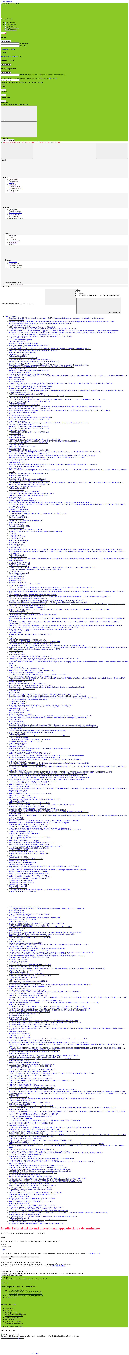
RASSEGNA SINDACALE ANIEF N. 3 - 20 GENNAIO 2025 (29, 1026)
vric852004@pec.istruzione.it (26, 1295)
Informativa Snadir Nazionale (18, 582)
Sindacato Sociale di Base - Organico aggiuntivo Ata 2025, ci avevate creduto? (34, 974)
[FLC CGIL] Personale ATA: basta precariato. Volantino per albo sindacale (33, 350)
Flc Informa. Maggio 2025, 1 (18, 792)
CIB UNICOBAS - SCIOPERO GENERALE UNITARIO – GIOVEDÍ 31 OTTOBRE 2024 (39, 1151)
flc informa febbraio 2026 (17, 508)
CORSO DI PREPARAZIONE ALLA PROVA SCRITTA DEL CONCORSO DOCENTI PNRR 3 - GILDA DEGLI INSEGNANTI (52, 567)
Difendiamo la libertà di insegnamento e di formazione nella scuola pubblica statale (35, 589)
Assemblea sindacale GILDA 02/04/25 (21, 882)
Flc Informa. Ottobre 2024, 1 (18, 1191)
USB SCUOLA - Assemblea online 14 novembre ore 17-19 (28, 598)
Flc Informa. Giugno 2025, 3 (18, 743)
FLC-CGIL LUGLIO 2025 (17, 703)
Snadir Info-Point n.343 (16, 910)
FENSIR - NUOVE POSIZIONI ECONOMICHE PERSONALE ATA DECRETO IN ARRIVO (40, 1140)
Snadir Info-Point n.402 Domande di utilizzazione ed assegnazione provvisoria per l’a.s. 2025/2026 (40, 705)
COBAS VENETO (15, 535)
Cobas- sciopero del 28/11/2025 (19, 573)
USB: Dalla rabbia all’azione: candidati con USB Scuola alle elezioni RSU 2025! (35, 1057)
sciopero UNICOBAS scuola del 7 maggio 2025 (24, 833)
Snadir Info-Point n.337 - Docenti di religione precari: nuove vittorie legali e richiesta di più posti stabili (41, 934)
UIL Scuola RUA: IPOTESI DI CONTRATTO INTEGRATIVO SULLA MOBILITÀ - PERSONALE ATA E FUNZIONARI (50, 1008)
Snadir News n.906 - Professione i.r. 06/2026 (23, 358)
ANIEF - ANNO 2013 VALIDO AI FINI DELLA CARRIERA (29, 1071)
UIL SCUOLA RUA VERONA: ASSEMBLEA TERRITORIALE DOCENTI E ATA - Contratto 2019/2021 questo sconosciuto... (51, 1127)
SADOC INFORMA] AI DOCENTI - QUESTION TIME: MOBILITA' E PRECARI (36, 923)
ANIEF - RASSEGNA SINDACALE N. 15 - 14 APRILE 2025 (29, 837)
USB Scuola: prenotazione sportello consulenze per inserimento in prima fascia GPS (35, 846)
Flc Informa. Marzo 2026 (17, 477)
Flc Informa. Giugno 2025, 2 (18, 747)
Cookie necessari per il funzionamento (13, 1271)
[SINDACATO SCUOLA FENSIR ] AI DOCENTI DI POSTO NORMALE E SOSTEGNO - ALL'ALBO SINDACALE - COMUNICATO (54, 452)
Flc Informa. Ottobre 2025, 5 (18, 611)
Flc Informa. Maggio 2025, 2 (18, 770)
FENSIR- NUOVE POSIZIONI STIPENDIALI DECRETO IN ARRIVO (33, 1115)
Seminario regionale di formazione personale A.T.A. (25, 501)
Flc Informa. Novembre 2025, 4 (19, 566)
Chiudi (3, 90)
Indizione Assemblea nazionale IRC (20, 1015)
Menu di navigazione (114, 312)
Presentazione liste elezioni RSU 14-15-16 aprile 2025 (26, 859)
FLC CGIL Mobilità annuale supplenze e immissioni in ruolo (28, 700)
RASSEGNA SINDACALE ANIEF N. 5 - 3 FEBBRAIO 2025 (29, 994)
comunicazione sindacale (17, 616)
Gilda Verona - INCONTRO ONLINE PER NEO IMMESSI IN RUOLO (32, 1209)
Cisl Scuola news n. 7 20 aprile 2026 (20, 425)
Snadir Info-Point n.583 (16, 379)
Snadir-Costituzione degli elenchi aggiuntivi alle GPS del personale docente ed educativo (37, 948)
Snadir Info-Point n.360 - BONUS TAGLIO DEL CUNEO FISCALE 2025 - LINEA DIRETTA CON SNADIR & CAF (48, 774)
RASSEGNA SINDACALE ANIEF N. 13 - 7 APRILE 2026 (28, 443)
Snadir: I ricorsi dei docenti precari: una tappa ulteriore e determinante (31, 732)
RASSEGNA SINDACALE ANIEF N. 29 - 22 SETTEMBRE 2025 (31, 676)
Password (23, 45)
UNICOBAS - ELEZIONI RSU (19, 1035)
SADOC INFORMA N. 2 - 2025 (19, 710)
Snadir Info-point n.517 (16, 544)
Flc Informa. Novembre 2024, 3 (19, 1109)
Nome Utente (24, 43)
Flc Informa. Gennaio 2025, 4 (18, 1004)
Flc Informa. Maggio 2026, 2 (18, 403)
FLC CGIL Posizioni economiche (19, 562)
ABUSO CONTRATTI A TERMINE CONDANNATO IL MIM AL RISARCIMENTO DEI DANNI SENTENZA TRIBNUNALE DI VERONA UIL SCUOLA (61, 383)
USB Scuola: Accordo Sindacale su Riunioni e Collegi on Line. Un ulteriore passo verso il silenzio (40, 336)
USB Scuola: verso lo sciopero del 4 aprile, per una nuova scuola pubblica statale (34, 918)
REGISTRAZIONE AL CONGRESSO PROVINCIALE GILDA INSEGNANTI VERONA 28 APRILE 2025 (45, 830)
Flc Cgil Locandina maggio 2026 (19, 392)
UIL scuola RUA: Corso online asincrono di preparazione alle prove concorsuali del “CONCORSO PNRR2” (44, 1055)
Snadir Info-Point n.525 (16, 524)
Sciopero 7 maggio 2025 (16, 819)
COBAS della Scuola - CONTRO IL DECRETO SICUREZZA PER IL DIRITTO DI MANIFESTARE (42, 1089)
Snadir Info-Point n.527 (16, 519)
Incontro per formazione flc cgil (19, 475)
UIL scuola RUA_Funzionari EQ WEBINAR (23, 977)
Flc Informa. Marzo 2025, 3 (18, 921)
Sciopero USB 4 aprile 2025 (18, 886)
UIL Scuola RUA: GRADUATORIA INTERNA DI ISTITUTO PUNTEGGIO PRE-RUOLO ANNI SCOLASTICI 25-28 (48, 1010)
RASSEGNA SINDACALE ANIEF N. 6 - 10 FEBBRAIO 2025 (30, 986)
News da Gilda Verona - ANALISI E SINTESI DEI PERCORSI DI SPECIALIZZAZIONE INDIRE (41, 804)
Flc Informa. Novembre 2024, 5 (19, 1082)
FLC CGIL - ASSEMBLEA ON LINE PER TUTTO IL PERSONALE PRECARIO (36, 1223)
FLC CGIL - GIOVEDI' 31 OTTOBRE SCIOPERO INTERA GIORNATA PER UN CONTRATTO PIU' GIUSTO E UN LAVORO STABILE (56, 1153)
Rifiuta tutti (17, 1257)
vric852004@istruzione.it (25, 1294)
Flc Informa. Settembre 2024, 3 (19, 1203)
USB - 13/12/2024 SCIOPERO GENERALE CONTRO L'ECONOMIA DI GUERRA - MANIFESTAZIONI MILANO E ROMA (51, 1073)
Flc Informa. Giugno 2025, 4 (18, 734)
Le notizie (79, 293)
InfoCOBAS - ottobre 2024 (17, 1164)
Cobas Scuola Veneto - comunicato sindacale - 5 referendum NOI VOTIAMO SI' (35, 799)
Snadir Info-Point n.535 (16, 497)
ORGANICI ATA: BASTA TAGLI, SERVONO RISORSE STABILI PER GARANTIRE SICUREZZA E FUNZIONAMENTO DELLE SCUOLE (57, 399)
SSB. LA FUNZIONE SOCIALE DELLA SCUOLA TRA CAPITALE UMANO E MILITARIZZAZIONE (44, 866)
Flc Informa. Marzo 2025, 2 (18, 839)
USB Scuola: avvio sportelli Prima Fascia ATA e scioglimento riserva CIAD (33, 808)
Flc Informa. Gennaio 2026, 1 (18, 540)
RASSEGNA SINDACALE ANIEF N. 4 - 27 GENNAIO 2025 (29, 1012)
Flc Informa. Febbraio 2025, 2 (18, 979)
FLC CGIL (12, 533)
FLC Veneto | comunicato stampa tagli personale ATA (26, 394)
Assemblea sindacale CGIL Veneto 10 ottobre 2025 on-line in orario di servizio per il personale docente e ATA (44, 658)
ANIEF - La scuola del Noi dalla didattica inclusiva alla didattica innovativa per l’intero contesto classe (41, 1158)
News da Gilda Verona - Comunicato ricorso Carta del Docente (29, 844)
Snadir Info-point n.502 (16, 577)
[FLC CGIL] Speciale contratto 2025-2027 (22, 446)
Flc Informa (12, 665)
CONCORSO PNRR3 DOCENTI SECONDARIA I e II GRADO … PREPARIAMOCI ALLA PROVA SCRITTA (46, 645)
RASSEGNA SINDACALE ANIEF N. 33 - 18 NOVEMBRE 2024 (31, 1106)
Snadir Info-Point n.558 (16, 435)
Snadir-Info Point (14, 692)
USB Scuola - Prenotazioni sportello (20, 340)
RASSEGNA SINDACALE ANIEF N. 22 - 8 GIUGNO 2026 (29, 363)
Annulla (4, 140)
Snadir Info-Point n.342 (16, 912)
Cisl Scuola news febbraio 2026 (19, 517)
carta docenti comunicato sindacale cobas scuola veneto (26, 466)
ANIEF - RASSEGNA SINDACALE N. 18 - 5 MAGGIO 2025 (29, 803)
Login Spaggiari (52, 78)
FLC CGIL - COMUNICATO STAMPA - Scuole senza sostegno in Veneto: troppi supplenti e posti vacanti (43, 1216)
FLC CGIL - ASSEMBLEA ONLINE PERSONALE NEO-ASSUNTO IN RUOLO (36, 1207)
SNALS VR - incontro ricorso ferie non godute (24, 1062)
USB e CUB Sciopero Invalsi (18, 835)
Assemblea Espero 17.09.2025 (18, 681)
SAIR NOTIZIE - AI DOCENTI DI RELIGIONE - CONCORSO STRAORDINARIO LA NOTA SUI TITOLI (45, 1182)
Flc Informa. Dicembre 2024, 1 (19, 1077)
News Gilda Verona (15, 633)
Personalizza (5, 1257)
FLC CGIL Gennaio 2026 (17, 537)
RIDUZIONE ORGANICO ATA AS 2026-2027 (24, 405)
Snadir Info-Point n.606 (16, 320)
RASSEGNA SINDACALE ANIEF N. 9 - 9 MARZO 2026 (28, 473)
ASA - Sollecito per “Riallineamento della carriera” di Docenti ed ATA (31, 842)
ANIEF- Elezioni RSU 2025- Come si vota (22, 891)
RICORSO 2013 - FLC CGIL (18, 850)
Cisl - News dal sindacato (17, 341)
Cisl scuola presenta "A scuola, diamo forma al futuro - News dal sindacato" (33, 595)
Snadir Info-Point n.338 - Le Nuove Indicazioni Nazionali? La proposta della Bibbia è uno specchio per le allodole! (45, 932)
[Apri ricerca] (112, 151)
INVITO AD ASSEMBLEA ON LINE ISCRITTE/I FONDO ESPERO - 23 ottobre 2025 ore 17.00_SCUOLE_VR (46, 627)
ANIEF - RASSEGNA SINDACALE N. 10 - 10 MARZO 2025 (29, 936)
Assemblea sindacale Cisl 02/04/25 (20, 884)
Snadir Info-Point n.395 (16, 721)
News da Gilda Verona (16, 651)
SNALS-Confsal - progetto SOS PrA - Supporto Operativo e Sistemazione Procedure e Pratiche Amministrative (44, 1059)
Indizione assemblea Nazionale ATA (20, 1017)
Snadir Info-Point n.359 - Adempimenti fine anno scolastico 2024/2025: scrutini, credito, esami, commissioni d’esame (46, 775)
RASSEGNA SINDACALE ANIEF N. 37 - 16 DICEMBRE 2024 (30, 1066)
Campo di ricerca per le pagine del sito (13, 304)
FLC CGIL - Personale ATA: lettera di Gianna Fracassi (26, 851)
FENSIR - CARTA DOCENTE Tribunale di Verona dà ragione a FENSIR (33, 781)
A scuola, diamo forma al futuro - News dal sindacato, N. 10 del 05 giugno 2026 (34, 361)
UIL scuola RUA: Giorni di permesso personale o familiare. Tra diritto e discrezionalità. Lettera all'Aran (42, 1131)
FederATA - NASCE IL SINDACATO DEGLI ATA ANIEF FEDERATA (32, 1185)
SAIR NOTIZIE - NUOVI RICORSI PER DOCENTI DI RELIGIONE (32, 1205)
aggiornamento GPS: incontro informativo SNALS (25, 486)
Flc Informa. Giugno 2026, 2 (18, 356)
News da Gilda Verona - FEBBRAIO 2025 (22, 947)
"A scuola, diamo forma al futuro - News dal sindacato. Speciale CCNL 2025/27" (35, 439)
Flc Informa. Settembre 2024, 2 (19, 1218)
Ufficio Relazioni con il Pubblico (15, 1314)
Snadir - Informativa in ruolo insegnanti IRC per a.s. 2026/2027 (29, 345)
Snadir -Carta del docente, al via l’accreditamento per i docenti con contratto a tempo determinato (39, 736)
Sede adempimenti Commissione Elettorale (22, 862)
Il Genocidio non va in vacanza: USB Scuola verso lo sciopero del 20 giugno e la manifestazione (39, 748)
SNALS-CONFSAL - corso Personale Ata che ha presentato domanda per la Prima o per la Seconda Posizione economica (47, 870)
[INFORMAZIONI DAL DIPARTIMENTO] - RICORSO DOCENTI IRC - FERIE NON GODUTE (41, 367)
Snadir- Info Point (14, 548)
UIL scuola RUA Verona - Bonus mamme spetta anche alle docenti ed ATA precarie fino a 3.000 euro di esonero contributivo (48, 1039)
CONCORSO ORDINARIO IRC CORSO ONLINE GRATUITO (30, 739)
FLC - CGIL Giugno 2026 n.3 (18, 347)
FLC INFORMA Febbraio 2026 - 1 (20, 511)
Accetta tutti (31, 1257)
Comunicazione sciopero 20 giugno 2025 (22, 750)
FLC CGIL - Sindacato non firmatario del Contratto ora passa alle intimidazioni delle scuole (38, 1220)
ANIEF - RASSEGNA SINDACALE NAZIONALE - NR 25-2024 (31, 1202)
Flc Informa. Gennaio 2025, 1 (18, 1053)
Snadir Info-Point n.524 (16, 528)
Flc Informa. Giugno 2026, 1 (18, 368)
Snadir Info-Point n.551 (16, 448)
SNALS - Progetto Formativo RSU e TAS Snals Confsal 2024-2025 (30, 1117)
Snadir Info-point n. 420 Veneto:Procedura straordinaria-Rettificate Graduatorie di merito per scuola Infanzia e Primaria (46, 687)
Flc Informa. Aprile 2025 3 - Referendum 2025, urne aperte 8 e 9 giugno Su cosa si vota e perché (40, 828)
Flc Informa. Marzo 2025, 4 (18, 888)
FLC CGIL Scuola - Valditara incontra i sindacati (24, 1174)
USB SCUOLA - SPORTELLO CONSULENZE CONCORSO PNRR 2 (32, 1070)
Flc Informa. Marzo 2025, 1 (18, 941)
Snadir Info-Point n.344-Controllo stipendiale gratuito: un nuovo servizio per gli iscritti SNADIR (39, 889)
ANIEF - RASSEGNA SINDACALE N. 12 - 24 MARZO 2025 (29, 914)
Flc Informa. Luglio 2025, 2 (18, 709)
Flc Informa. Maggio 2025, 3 (18, 761)
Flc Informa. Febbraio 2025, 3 (18, 972)
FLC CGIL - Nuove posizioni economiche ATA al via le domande (30, 1102)
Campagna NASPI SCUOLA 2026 (20, 354)
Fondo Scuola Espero (16, 560)
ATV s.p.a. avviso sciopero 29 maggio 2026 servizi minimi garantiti (30, 387)
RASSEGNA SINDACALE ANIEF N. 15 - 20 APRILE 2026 (29, 428)
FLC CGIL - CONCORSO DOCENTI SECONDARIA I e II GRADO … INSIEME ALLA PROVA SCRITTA (45, 1022)
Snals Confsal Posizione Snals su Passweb (22, 352)
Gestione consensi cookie (13, 1321)
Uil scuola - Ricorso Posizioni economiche (22, 412)
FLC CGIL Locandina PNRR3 (19, 631)
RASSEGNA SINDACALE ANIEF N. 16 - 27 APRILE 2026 (29, 419)
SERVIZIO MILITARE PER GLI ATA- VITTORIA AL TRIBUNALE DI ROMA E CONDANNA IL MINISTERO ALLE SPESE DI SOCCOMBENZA (59, 609)
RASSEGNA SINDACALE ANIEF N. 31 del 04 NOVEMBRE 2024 (31, 1136)
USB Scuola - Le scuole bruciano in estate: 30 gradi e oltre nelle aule (31, 385)
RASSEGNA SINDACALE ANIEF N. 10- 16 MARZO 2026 (29, 459)
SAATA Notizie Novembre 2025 (19, 564)
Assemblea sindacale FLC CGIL (19, 916)
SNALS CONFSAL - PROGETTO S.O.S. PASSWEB (26, 1221)
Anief (10, 636)
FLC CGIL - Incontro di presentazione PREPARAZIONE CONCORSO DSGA (34, 1050)
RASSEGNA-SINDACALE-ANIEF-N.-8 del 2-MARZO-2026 (29, 481)
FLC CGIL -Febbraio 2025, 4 (18, 961)
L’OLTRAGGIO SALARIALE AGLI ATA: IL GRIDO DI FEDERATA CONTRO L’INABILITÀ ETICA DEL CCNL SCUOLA (51, 587)
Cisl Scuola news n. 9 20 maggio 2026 (21, 397)
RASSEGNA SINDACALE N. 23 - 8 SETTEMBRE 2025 (28, 683)
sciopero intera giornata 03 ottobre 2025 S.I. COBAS (26, 672)
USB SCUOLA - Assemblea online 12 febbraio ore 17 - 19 (28, 995)
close (3, 160)
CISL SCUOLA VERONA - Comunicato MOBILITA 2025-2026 (30, 965)
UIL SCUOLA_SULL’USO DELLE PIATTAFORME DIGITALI (30, 1187)
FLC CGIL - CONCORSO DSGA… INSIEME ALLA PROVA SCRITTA (33, 1024)
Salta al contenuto (6, 2)
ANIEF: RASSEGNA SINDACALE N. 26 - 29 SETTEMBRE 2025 (31, 671)
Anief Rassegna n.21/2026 (17, 378)
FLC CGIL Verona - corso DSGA (20, 1033)
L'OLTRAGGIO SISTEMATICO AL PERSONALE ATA (28, 607)
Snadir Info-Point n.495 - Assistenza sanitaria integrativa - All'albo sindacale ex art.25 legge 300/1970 (41, 629)
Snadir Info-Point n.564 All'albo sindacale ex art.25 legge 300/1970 (30, 417)
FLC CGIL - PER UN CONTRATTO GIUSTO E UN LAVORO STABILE (33, 1160)
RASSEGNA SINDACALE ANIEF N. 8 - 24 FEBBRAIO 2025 (30, 966)
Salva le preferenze (16, 1275)
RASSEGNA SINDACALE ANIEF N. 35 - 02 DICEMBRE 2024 (30, 1079)
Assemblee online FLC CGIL (18, 857)
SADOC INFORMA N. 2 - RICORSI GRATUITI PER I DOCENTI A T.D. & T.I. (35, 1193)
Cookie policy (9, 1308)
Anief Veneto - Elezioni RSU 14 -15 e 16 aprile (24, 841)
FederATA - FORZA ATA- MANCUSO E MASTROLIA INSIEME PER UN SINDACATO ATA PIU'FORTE (45, 992)
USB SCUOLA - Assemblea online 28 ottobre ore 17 (26, 1155)
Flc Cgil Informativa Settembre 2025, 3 (21, 680)
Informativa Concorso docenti (18, 959)
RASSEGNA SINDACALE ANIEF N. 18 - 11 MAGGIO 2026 (29, 401)
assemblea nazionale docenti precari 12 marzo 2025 (25, 943)
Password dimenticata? (8, 49)
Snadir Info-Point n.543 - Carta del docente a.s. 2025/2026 (27, 479)
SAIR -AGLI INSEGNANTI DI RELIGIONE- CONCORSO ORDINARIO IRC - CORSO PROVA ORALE (44, 694)
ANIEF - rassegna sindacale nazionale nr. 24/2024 (25, 1214)
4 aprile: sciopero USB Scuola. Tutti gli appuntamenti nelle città (29, 873)
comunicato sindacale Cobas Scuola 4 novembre (24, 613)
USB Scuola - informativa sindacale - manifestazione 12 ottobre (29, 1183)
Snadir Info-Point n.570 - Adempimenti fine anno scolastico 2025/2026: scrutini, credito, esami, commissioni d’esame (46, 396)
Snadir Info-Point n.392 (16, 728)
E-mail (22, 74)
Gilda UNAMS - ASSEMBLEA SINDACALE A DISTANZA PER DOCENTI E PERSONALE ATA (42, 1080)
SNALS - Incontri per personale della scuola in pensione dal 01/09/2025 (32, 1198)
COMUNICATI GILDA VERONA (20, 1118)
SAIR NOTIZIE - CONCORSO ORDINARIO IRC (26, 1133)
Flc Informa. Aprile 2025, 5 (17, 801)
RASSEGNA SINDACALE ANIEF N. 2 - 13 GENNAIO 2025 (29, 1041)
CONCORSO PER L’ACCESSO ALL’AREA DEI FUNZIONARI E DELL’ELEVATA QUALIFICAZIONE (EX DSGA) (49, 812)
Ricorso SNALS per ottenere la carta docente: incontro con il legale (30, 1189)
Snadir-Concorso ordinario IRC (19, 737)
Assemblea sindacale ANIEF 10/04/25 (21, 880)
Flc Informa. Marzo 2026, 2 (18, 463)
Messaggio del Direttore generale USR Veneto (23, 343)
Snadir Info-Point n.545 (16, 468)
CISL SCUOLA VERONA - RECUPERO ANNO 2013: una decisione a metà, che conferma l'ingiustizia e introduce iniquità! (49, 763)
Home (78, 290)
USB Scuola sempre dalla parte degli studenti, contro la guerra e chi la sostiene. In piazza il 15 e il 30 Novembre (44, 1120)
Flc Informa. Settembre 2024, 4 (19, 1196)
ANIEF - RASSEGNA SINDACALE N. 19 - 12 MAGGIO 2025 (30, 794)
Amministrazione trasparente (14, 1323)
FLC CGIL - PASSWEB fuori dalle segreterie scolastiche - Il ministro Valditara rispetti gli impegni (40, 1169)
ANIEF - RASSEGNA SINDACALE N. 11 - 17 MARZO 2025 (29, 925)
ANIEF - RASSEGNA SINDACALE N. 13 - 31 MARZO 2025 (29, 877)
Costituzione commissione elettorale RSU (22, 868)
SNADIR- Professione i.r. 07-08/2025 (21, 714)
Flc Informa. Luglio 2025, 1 (18, 723)
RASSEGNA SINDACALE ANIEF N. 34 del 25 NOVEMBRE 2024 (31, 1088)
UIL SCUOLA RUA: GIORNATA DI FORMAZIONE (27, 990)
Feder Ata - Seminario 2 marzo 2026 (20, 499)
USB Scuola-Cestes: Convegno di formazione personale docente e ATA (31, 1064)
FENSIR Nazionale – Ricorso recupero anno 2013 (25, 983)
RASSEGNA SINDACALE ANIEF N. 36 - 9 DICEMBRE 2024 (30, 1075)
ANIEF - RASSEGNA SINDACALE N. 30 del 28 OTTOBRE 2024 (31, 1149)
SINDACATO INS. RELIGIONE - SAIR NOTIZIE (26, 520)
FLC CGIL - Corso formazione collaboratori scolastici (26, 1200)
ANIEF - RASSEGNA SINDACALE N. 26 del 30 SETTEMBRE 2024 (32, 1194)
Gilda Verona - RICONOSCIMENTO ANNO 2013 (25, 1138)
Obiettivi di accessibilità (12, 1317)
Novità (78, 291)
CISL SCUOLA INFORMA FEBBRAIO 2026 (24, 491)
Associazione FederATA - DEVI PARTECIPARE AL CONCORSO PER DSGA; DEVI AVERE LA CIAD (43, 821)
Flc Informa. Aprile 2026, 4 (17, 421)
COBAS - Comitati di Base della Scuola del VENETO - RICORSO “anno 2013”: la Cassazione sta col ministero (45, 759)
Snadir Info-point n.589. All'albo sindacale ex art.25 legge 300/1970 (30, 359)
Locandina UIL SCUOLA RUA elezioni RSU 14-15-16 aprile (29, 848)
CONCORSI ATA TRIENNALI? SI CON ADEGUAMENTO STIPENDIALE (34, 642)
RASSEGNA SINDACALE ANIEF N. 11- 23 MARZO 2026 (29, 454)
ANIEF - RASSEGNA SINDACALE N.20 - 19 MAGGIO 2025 (30, 785)
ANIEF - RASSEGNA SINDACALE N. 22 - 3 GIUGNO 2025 (29, 754)
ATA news (12, 414)
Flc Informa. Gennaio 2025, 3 (18, 1019)
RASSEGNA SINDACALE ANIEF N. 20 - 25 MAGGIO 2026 (29, 388)
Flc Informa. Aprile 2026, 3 (17, 430)
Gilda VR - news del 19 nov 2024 (20, 1100)
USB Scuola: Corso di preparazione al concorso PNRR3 (27, 605)
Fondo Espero (13, 855)
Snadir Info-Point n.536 (16, 490)
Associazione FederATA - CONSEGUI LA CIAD (25, 970)
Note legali (8, 1310)
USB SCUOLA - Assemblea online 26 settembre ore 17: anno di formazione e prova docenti (38, 1211)
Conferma (11, 140)
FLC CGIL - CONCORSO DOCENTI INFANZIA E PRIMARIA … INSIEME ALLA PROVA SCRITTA (43, 1021)
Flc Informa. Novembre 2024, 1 (19, 1142)
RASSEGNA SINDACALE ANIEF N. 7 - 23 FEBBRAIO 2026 (30, 484)
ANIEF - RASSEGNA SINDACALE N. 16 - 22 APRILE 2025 (29, 824)
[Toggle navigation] (17, 151)
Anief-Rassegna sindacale (17, 654)
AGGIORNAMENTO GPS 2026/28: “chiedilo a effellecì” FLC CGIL (31, 493)
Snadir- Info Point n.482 (16, 652)
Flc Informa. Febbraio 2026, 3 (18, 488)
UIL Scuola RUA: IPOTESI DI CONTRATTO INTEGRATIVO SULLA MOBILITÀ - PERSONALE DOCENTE (46, 1006)
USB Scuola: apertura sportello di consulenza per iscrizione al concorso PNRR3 (34, 649)
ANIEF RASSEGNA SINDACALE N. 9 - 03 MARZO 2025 (29, 957)
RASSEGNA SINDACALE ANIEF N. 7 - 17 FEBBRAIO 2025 (30, 975)
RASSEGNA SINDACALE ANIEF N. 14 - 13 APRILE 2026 (29, 432)
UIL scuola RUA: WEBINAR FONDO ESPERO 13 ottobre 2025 (30, 656)
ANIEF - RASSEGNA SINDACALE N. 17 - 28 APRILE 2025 (29, 806)
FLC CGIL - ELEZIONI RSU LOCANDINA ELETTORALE (29, 879)
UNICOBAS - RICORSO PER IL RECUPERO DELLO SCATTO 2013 (32, 1086)
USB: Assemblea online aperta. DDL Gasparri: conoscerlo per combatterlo (32, 643)
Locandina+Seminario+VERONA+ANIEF (23, 1084)
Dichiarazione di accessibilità (14, 1316)
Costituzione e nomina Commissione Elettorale (24, 907)
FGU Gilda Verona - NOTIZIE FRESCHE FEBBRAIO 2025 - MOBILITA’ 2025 (35, 1001)
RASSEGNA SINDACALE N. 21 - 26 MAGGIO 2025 (27, 765)
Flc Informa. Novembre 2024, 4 (19, 1097)
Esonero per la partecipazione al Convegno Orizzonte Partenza (29, 374)
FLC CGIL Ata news (15, 571)
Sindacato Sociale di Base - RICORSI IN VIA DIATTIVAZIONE (30, 937)
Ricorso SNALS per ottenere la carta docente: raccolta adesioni (29, 370)
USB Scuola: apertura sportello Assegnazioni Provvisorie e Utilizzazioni (32, 327)
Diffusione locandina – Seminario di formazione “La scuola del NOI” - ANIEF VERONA (37, 513)
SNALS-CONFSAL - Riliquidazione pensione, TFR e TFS (28, 871)
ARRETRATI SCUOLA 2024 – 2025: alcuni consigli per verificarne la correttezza (35, 531)
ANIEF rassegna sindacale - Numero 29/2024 (23, 1156)
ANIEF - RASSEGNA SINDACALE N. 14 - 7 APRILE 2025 (29, 853)
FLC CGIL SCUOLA (16, 539)
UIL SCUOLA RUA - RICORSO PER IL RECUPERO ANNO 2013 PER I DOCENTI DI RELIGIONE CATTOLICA (48, 1178)
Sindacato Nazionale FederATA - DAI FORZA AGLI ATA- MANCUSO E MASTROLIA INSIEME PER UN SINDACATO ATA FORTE (54, 1003)
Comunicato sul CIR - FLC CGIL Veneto (22, 689)
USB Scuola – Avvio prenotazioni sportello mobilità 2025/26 (28, 981)
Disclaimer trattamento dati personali (12, 1338)
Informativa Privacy (11, 1312)
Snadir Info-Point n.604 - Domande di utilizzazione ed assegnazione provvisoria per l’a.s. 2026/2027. (41, 323)
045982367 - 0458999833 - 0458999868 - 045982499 (25, 1292)
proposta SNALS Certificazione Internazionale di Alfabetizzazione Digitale (33, 1173)
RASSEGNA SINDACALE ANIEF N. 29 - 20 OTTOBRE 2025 (30, 634)
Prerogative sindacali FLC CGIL (19, 526)
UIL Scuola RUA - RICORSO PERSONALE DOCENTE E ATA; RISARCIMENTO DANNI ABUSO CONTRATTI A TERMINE (52, 1162)
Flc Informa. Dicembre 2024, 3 (19, 1060)
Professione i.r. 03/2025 (16, 939)
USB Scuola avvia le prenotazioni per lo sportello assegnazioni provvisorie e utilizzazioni (37, 730)
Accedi (4, 33)
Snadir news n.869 (15, 434)
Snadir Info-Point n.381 (16, 745)
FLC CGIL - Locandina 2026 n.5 (19, 416)
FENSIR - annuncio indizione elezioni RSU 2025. (25, 1013)
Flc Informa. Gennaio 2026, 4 (18, 522)
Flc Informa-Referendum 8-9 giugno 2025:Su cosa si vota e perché (30, 752)
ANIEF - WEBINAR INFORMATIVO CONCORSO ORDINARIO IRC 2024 (34, 1129)
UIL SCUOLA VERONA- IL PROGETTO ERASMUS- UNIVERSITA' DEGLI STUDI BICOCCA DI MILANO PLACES (49, 777)
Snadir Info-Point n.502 (16, 578)
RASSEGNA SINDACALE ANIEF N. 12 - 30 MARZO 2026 (29, 450)
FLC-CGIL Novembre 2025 (18, 586)
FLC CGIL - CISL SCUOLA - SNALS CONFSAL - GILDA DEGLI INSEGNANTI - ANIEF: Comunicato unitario (46, 756)
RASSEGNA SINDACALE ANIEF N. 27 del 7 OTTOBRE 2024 (30, 1176)
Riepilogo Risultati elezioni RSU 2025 (21, 832)
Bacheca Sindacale (11, 316)
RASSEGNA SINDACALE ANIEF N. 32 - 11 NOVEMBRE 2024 (31, 1122)
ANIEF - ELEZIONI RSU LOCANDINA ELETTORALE (28, 875)
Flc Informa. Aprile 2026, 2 (17, 437)
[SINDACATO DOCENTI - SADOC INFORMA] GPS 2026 (29, 495)
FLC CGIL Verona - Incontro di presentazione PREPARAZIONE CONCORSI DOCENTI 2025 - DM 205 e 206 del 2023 (48, 1042)
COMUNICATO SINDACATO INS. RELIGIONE (25, 529)
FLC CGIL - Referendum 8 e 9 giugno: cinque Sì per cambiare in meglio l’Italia (34, 757)
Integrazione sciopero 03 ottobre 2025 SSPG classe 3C (26, 669)
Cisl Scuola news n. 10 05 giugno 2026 (21, 372)
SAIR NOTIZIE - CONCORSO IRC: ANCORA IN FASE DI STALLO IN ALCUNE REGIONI (40, 927)
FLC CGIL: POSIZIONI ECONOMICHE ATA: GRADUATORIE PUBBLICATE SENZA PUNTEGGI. (43, 329)
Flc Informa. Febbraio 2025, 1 (18, 988)
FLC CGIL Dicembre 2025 (17, 555)
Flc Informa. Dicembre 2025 (18, 557)
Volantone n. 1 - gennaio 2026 (18, 510)
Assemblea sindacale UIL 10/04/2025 (21, 864)
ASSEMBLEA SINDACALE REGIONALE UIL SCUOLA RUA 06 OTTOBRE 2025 (37, 674)
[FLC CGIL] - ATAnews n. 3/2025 (20, 795)
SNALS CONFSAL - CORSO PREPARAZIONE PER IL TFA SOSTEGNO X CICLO (37, 810)
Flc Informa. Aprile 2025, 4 (17, 813)
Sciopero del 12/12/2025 (16, 580)
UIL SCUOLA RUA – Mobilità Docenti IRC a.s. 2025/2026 (28, 950)
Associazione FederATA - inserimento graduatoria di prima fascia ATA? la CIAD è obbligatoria (39, 823)
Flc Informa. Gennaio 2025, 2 (18, 1032)
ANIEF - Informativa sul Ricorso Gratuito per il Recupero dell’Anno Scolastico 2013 (36, 1165)
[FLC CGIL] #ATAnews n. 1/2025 (20, 1037)
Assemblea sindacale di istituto (18, 860)
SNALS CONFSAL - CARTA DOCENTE (23, 797)
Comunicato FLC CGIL (16, 515)
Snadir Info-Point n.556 (16, 444)
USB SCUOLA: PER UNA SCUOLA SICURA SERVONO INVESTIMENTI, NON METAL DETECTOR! (44, 441)
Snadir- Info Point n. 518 (17, 542)
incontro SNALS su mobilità (18, 461)
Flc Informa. (13, 638)
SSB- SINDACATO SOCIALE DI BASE (22, 919)
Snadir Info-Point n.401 (16, 712)
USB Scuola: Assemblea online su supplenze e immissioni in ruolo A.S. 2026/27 (34, 334)
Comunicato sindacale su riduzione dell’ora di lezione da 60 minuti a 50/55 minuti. (35, 569)
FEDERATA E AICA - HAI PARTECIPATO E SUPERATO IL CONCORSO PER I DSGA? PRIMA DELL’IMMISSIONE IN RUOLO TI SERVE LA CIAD (60, 772)
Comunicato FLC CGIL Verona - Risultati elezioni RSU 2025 (28, 783)
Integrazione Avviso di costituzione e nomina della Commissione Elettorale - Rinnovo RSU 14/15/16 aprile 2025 (48, 909)
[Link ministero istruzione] (10, 3)
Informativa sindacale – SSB (18, 963)
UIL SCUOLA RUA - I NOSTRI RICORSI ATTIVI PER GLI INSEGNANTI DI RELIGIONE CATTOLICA (45, 1180)
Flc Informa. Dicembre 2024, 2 (19, 1068)
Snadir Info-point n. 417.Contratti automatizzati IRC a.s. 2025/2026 (30, 685)
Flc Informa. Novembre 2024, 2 (19, 1126)
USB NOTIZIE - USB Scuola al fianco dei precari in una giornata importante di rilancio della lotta (40, 1171)
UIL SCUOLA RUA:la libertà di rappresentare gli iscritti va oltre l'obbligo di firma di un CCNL (39, 707)
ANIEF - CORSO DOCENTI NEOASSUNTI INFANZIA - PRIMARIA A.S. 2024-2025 (38, 1167)
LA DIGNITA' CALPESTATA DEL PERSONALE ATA (27, 640)
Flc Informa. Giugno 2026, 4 (18, 338)
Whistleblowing (10, 1319)
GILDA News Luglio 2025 (17, 701)
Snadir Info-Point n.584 (16, 381)
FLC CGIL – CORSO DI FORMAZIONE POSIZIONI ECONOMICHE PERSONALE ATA (39, 954)
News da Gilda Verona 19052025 (19, 786)
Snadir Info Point (14, 690)
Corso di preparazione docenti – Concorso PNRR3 (25, 584)
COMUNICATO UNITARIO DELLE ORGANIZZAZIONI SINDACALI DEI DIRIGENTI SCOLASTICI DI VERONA (49, 945)
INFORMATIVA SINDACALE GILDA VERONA (25, 741)
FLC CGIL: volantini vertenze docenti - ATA (23, 325)
